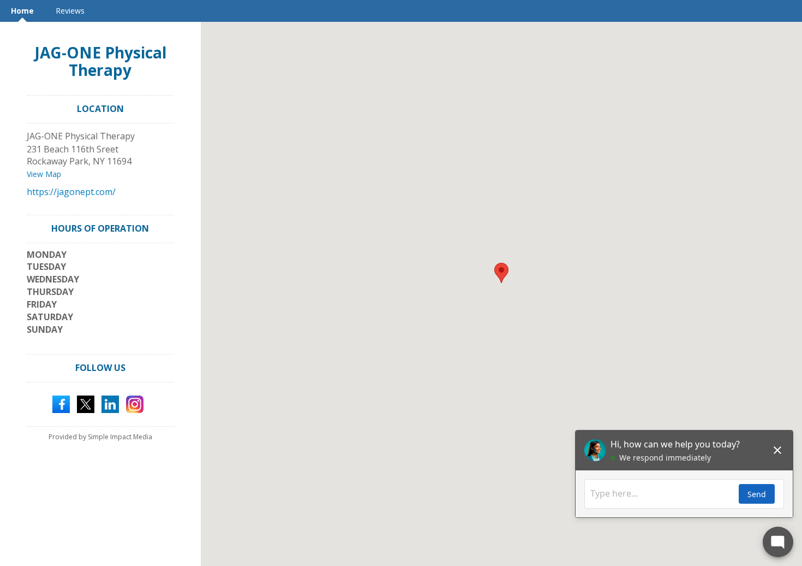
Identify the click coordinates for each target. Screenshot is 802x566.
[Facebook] (61, 403)
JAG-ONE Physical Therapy (100, 61)
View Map (44, 174)
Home (22, 10)
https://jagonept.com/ (71, 192)
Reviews (70, 10)
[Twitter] (85, 403)
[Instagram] (134, 403)
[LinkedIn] (110, 403)
